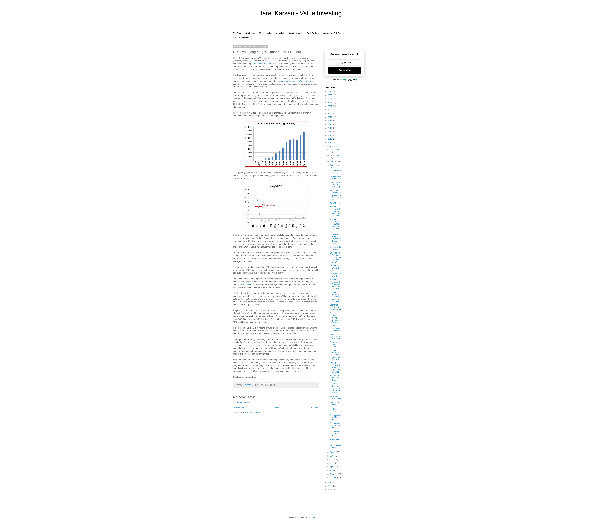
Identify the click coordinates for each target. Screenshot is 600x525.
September (334, 165)
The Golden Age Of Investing (335, 184)
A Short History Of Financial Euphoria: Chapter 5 (335, 224)
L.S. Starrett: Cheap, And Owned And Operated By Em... (336, 257)
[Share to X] (267, 384)
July (332, 456)
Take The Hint (335, 203)
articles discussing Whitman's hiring (297, 81)
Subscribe (344, 70)
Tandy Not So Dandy (335, 275)
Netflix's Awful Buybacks (335, 248)
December (334, 150)
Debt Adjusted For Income (336, 177)
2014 (330, 135)
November (334, 155)
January (333, 478)
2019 (330, 117)
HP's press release (262, 64)
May (332, 463)
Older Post (313, 408)
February (334, 474)
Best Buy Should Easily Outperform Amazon (336, 317)
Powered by (337, 80)
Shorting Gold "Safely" (335, 171)
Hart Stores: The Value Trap (335, 378)
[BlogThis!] (264, 384)
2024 (330, 99)
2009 (330, 486)
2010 (330, 482)
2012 (330, 143)
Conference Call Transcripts (335, 33)
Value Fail (280, 33)
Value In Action (265, 33)
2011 (330, 146)
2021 (330, 110)
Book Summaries (295, 33)
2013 (330, 139)
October (333, 161)
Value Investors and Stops (335, 336)
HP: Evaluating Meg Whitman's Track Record (335, 237)
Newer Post (239, 408)
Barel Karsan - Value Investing (300, 13)
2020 (330, 113)
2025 (330, 95)
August (333, 452)
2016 (330, 128)
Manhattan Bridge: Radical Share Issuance (335, 407)
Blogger (311, 517)
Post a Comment (244, 402)
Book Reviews (313, 33)
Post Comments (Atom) (254, 412)
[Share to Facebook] (270, 384)
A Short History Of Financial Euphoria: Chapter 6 (335, 211)
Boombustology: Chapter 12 (336, 417)
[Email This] (261, 384)
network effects (247, 284)
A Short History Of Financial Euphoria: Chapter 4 (335, 284)
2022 (330, 106)
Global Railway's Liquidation (336, 328)
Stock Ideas (250, 33)
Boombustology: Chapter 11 (336, 425)
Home (276, 408)
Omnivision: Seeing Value (335, 344)
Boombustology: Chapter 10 (336, 433)
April (332, 467)
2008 (330, 490)
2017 (330, 124)
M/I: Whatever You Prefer (335, 397)
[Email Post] (257, 385)
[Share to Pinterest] (273, 384)
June (332, 460)
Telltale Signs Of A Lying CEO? (335, 267)
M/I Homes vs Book (335, 446)
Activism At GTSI (334, 440)
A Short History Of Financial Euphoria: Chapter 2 (335, 354)
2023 (330, 102)
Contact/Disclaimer (241, 38)
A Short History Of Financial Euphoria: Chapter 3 (335, 296)
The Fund (237, 33)
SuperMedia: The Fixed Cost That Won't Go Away (335, 388)
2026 (330, 91)
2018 (330, 121)
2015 (330, 132)
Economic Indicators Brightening (336, 307)
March (333, 470)
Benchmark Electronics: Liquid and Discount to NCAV (336, 195)
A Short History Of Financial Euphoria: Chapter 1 (335, 367)
